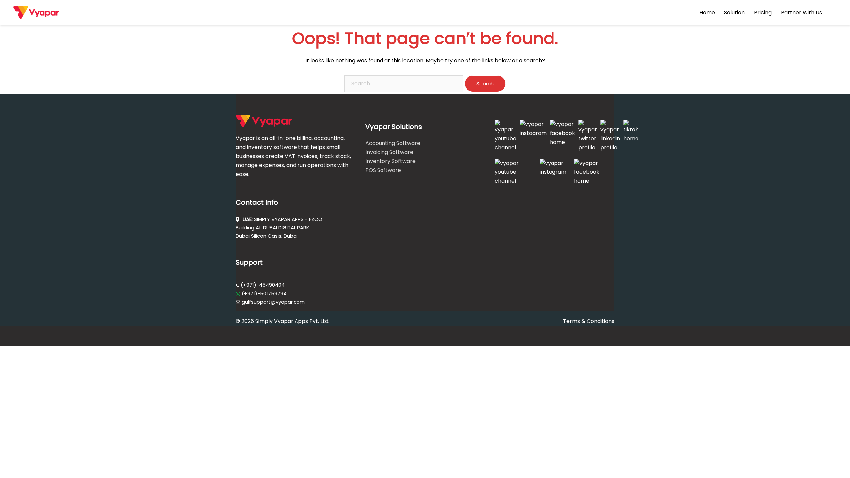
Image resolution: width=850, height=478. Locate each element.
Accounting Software (392, 143)
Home (707, 12)
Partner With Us (801, 12)
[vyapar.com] (36, 12)
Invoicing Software (389, 152)
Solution (734, 12)
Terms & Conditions (588, 321)
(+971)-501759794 (263, 293)
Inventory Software (390, 161)
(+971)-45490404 (262, 284)
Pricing (763, 12)
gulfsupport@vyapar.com (273, 301)
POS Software (383, 170)
